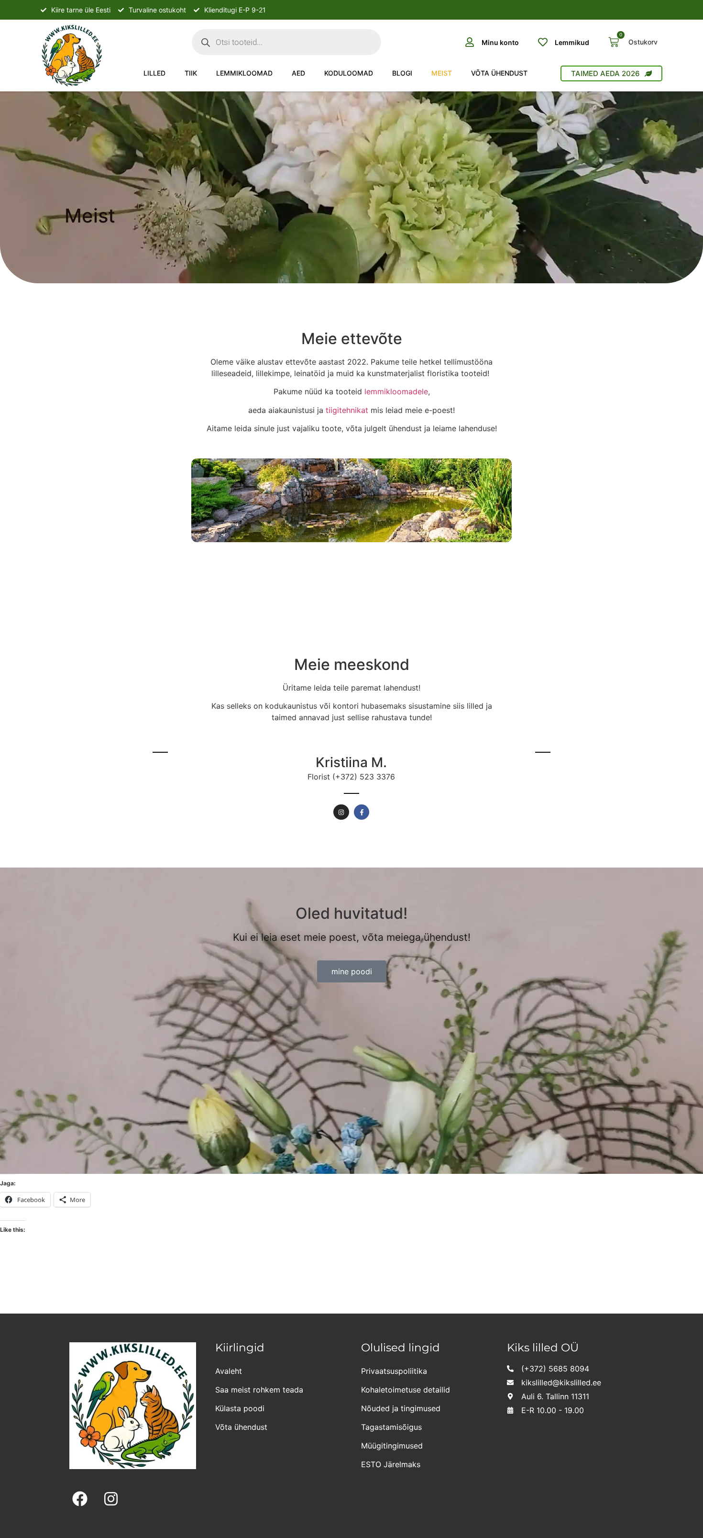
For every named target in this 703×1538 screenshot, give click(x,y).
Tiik (191, 73)
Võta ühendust (499, 73)
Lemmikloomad (244, 73)
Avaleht (228, 1371)
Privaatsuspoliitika (394, 1371)
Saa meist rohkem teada (259, 1389)
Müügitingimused (392, 1445)
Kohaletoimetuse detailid (405, 1389)
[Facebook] (80, 1499)
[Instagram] (341, 812)
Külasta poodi (239, 1408)
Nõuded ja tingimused (400, 1408)
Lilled (154, 73)
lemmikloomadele (396, 391)
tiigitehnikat (347, 410)
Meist (441, 73)
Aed (298, 73)
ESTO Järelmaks (390, 1464)
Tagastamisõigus (391, 1427)
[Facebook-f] (160, 771)
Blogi (402, 73)
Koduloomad (348, 73)
